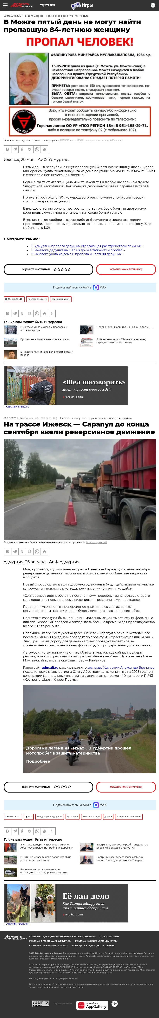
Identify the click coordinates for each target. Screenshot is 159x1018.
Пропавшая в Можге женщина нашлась (44, 339)
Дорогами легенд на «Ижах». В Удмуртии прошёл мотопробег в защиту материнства (78, 751)
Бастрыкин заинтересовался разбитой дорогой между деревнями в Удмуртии (120, 859)
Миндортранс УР (96, 542)
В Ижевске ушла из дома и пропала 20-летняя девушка (76, 254)
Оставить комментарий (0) (126, 269)
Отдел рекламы (109, 936)
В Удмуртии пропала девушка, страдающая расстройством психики (86, 246)
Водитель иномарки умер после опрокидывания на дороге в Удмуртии (43, 871)
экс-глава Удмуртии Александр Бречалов (121, 667)
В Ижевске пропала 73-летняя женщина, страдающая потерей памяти (121, 341)
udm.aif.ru (50, 667)
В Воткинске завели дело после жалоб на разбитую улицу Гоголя (45, 859)
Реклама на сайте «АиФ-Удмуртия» (96, 941)
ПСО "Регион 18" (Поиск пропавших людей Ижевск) (91, 140)
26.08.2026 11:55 (13, 418)
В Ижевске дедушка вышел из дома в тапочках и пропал (77, 250)
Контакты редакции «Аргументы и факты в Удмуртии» (62, 936)
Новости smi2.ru (16, 406)
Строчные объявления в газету (48, 945)
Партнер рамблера (63, 1003)
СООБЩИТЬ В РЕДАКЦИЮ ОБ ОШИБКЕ (93, 945)
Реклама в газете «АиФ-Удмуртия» (50, 941)
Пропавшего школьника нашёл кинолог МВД (124, 327)
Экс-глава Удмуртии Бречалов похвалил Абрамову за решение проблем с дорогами (46, 846)
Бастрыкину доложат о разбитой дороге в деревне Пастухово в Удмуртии (122, 846)
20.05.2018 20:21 (13, 15)
